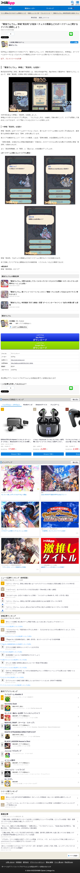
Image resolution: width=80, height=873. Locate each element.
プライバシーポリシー (37, 862)
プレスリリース (45, 13)
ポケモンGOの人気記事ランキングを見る (13, 677)
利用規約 (19, 862)
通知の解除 (49, 862)
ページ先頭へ (74, 856)
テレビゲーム (55, 405)
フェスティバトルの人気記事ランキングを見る (14, 667)
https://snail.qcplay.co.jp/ (18, 360)
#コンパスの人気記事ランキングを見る (12, 626)
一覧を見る (75, 399)
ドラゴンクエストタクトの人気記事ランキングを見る (16, 685)
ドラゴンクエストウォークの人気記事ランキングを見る (17, 636)
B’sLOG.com (69, 862)
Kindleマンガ (27, 405)
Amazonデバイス (41, 405)
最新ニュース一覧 (33, 13)
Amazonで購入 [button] (16, 454)
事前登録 (34, 17)
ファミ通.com (58, 862)
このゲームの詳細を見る (19, 327)
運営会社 (26, 862)
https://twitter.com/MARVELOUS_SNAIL (22, 363)
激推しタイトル (44, 17)
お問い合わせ (10, 862)
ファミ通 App (8, 3)
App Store (40, 337)
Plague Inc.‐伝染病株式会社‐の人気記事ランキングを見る (16, 644)
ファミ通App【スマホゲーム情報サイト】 (13, 13)
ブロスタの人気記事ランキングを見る (12, 652)
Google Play (40, 345)
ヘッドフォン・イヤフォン (11, 405)
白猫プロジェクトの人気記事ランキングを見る (14, 659)
